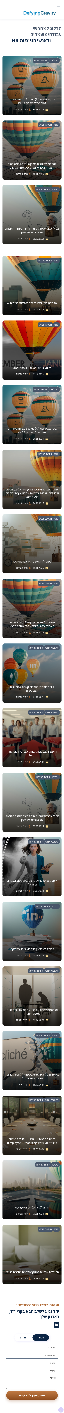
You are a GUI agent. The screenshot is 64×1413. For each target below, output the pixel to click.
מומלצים (53, 60)
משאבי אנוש (40, 60)
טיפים (55, 189)
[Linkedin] (56, 1325)
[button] (58, 5)
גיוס (56, 124)
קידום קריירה (43, 189)
